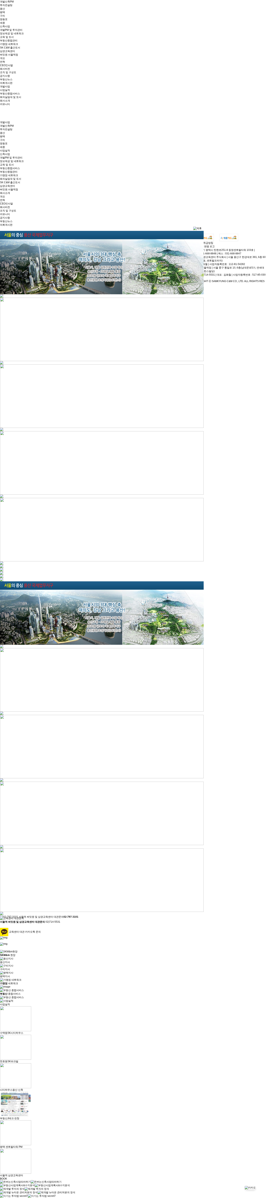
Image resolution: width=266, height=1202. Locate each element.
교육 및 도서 (7, 37)
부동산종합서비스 (10, 93)
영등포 (3, 19)
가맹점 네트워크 (9, 44)
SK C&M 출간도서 (10, 47)
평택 (2, 12)
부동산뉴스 (6, 79)
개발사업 (5, 86)
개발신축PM (7, 1)
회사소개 (5, 100)
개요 (2, 58)
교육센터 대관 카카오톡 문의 (24, 931)
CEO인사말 (6, 65)
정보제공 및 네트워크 (12, 33)
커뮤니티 (5, 104)
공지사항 (5, 75)
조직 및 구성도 (8, 72)
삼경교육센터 (7, 51)
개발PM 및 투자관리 (11, 29)
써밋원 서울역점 (9, 54)
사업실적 (5, 90)
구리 (2, 15)
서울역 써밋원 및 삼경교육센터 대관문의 (48, 916)
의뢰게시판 (6, 83)
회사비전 (5, 68)
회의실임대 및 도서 (10, 97)
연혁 (2, 61)
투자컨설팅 (6, 5)
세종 (2, 22)
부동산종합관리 (8, 40)
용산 (2, 8)
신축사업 (5, 26)
